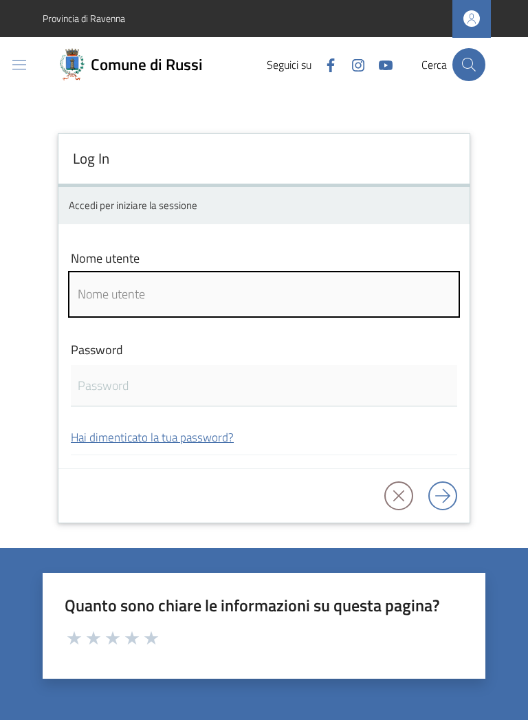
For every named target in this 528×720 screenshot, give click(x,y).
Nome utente (105, 258)
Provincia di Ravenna (84, 18)
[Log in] (442, 495)
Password (97, 349)
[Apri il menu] (19, 64)
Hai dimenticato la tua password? (152, 437)
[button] (468, 64)
